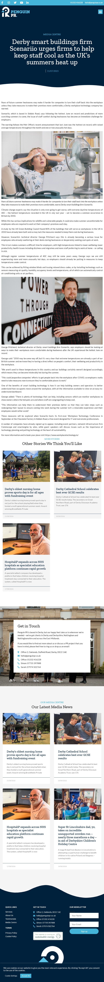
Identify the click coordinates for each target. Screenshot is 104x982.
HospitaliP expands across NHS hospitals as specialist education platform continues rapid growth (25, 565)
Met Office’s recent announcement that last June (45, 124)
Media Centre (11, 922)
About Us (9, 915)
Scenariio (5, 113)
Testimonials (10, 919)
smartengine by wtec (27, 427)
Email (72, 921)
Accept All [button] (26, 976)
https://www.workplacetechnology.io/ (62, 435)
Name (72, 912)
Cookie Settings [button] (11, 976)
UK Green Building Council (27, 229)
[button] (100, 11)
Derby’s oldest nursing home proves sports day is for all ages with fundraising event (24, 492)
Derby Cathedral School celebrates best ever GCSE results (77, 490)
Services (8, 912)
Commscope (7, 427)
